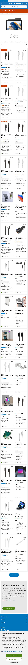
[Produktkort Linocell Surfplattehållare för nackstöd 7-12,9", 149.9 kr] (7, 435)
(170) (22, 276)
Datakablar (11, 41)
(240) (22, 241)
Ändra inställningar (14, 662)
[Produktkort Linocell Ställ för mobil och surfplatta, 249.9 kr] (7, 196)
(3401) (22, 65)
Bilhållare (6, 41)
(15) (22, 378)
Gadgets (26, 41)
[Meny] (1, 3)
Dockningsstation (19, 41)
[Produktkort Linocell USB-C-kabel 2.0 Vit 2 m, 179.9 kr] (20, 54)
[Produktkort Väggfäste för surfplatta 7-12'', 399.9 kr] (7, 301)
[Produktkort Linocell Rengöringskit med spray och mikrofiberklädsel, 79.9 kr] (20, 301)
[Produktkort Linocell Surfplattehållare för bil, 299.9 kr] (20, 471)
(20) (8, 313)
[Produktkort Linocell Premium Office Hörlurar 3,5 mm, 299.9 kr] (20, 265)
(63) (8, 347)
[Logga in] (23, 3)
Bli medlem (9, 608)
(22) (22, 518)
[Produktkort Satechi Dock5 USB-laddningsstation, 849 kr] (20, 505)
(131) (22, 209)
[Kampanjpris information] (8, 69)
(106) (9, 414)
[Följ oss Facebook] (1, 630)
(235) (9, 243)
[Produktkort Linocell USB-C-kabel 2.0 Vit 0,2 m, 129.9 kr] (7, 366)
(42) (22, 554)
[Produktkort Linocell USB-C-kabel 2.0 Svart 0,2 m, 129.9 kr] (7, 471)
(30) (22, 347)
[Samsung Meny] (5, 14)
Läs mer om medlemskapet (8, 600)
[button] (17, 38)
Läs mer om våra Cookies (7, 651)
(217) (9, 277)
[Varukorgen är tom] (26, 3)
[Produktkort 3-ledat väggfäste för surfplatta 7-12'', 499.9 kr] (20, 366)
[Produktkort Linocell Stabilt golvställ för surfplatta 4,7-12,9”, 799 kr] (7, 335)
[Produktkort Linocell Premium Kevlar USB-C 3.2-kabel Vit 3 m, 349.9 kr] (20, 435)
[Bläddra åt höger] (26, 44)
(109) (9, 447)
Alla (1, 41)
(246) (9, 209)
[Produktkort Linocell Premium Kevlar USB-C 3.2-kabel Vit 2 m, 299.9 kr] (7, 505)
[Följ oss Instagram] (5, 630)
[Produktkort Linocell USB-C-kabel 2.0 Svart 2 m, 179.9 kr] (20, 126)
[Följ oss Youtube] (8, 630)
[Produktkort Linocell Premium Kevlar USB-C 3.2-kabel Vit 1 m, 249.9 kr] (7, 265)
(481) (9, 67)
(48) (22, 482)
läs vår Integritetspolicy (17, 651)
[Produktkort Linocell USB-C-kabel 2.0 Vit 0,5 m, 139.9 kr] (20, 162)
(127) (22, 315)
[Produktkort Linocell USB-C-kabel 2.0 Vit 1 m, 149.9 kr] (20, 90)
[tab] (4, 1)
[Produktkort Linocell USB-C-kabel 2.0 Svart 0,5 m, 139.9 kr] (20, 400)
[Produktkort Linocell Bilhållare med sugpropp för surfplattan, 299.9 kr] (20, 196)
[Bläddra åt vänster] (1, 44)
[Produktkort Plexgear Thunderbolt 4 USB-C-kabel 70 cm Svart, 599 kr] (20, 335)
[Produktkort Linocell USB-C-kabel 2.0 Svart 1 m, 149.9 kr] (7, 162)
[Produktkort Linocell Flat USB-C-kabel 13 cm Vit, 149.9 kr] (20, 541)
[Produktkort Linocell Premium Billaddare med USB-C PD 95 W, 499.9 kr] (20, 229)
